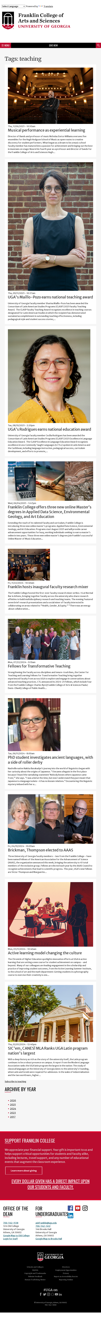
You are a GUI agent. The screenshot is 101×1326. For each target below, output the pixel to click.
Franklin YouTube (77, 1208)
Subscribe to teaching (15, 1081)
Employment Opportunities (66, 1270)
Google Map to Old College (16, 1235)
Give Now (53, 45)
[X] (44, 1294)
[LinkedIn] (60, 1294)
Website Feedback (35, 1276)
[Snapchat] (52, 1294)
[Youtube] (56, 1294)
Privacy (66, 1273)
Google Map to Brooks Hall (49, 1238)
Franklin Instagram (85, 1208)
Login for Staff (10, 1238)
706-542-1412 (43, 1226)
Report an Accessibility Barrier (66, 1276)
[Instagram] (48, 1294)
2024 (13, 1108)
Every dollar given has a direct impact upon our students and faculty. (51, 1184)
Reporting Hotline (66, 1280)
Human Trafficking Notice (35, 1280)
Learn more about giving (24, 1170)
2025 (13, 1104)
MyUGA (35, 1270)
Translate (48, 6)
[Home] (50, 24)
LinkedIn (71, 1215)
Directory (66, 1267)
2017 (13, 1116)
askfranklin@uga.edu (46, 1223)
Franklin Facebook (70, 1208)
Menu (6, 45)
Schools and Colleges (35, 1267)
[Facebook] (40, 1294)
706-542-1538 (10, 1223)
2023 (13, 1112)
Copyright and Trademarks (35, 1273)
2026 (13, 1100)
